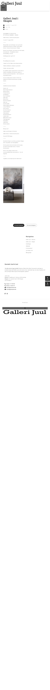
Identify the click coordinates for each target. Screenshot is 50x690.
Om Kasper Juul (29, 250)
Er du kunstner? (29, 248)
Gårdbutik (28, 246)
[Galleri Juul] (11, 6)
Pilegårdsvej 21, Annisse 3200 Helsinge (17, 277)
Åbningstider (28, 252)
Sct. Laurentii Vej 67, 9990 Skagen (16, 279)
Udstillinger (28, 244)
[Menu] (3, 8)
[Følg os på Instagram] (7, 293)
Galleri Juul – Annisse (30, 239)
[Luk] (25, 308)
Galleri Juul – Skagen (30, 241)
